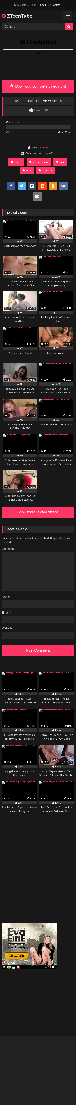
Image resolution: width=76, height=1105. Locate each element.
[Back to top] (65, 1094)
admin (44, 147)
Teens (17, 162)
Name (7, 596)
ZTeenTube (19, 15)
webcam (47, 170)
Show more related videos (38, 512)
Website (7, 628)
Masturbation (40, 162)
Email (6, 612)
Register (56, 4)
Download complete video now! (40, 86)
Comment (8, 548)
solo (61, 162)
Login (43, 4)
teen (28, 170)
